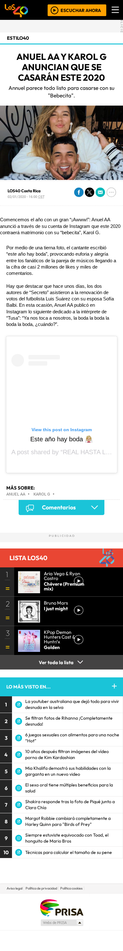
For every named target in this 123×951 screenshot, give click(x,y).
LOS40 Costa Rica (24, 190)
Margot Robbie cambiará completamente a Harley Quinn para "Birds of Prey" (68, 821)
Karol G (41, 494)
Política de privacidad (41, 888)
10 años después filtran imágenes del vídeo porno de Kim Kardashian (67, 754)
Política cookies (71, 888)
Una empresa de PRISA (61, 907)
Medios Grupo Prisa (61, 922)
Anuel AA (15, 494)
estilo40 (18, 38)
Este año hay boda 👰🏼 (61, 439)
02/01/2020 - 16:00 (26, 196)
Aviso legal (14, 888)
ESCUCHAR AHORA (81, 10)
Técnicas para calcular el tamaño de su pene (68, 852)
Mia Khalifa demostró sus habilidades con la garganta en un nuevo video (68, 771)
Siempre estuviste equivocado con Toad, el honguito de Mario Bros (66, 838)
